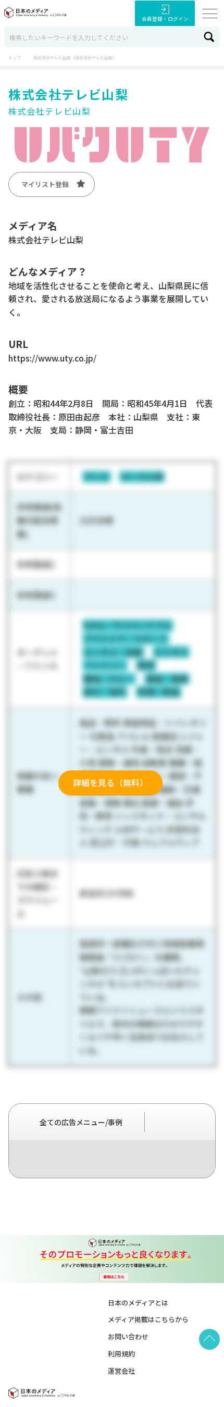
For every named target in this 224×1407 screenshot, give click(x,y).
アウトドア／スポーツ (125, 638)
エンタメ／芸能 (113, 652)
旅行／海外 (105, 692)
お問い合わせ (128, 1336)
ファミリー (105, 665)
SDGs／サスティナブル (127, 625)
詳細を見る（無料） (110, 782)
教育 (146, 665)
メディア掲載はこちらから (148, 1319)
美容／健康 (167, 679)
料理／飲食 (159, 692)
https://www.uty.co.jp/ (52, 358)
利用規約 (121, 1354)
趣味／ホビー (109, 679)
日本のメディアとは (138, 1303)
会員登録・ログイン (165, 18)
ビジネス (171, 652)
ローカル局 (142, 476)
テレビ (96, 476)
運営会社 (121, 1371)
